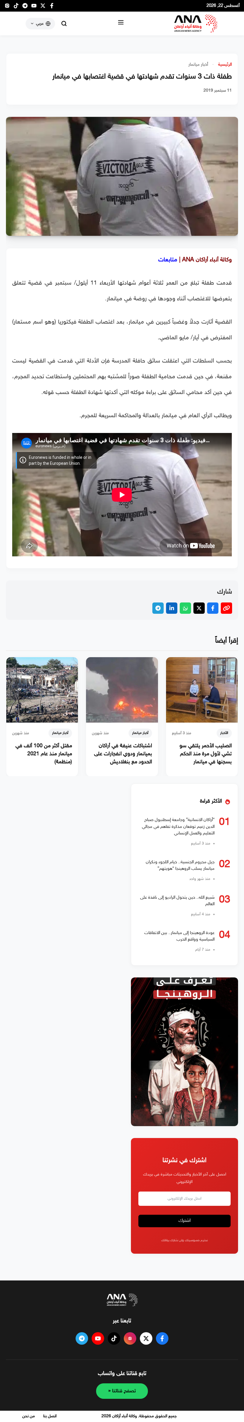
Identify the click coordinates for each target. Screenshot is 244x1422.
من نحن (28, 1416)
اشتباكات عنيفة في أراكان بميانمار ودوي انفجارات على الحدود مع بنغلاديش (123, 754)
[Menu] (120, 23)
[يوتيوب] (34, 7)
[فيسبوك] (51, 7)
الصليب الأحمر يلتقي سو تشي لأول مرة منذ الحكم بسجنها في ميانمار (205, 754)
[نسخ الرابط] (226, 608)
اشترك (185, 1221)
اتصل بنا (50, 1416)
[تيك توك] (16, 7)
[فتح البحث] (64, 23)
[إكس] (146, 1338)
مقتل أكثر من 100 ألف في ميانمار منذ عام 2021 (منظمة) (43, 754)
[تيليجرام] (25, 7)
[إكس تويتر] (43, 7)
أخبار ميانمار (198, 64)
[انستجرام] (7, 7)
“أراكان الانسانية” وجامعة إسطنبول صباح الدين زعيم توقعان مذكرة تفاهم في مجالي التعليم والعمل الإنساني (178, 826)
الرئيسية (225, 64)
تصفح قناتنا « (122, 1391)
